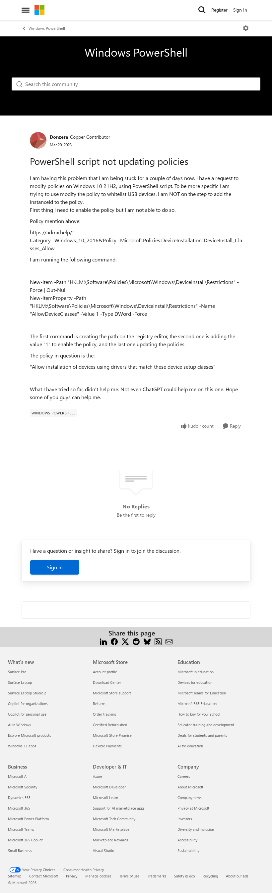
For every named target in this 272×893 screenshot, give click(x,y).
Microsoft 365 (19, 808)
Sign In (240, 10)
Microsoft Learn (105, 797)
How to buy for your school (198, 714)
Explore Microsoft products (29, 735)
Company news (189, 797)
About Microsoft (190, 786)
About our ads (237, 875)
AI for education (190, 745)
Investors (184, 818)
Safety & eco (184, 875)
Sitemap (14, 875)
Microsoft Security (22, 786)
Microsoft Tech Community (114, 818)
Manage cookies (98, 875)
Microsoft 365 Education (197, 703)
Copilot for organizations (28, 703)
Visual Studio (103, 850)
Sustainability (188, 850)
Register (219, 10)
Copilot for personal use (27, 714)
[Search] (202, 10)
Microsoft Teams (21, 829)
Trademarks (156, 875)
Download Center (107, 682)
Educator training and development (205, 724)
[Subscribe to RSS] (158, 640)
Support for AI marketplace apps (119, 808)
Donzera (59, 137)
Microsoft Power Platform (28, 818)
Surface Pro (17, 671)
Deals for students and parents (202, 735)
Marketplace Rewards (110, 839)
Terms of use (129, 875)
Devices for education (194, 682)
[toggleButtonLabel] (245, 28)
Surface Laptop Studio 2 (27, 692)
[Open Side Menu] (25, 10)
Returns (99, 703)
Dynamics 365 (19, 797)
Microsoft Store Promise (112, 735)
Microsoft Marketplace (111, 829)
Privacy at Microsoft (193, 808)
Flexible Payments (107, 745)
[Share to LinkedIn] (103, 640)
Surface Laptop (20, 682)
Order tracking (104, 714)
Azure (97, 776)
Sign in (55, 567)
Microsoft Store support (112, 692)
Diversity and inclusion (195, 829)
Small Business (20, 850)
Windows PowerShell (47, 28)
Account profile (105, 671)
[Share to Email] (169, 640)
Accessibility (187, 839)
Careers (183, 776)
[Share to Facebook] (114, 640)
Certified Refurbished (110, 724)
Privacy (71, 875)
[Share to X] (125, 640)
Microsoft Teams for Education (201, 692)
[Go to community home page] (39, 10)
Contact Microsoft (43, 875)
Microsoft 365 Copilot (25, 839)
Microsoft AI (18, 776)
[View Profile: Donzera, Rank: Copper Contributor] (38, 140)
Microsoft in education (195, 671)
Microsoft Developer (109, 786)
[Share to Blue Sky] (147, 640)
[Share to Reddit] (136, 640)
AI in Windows (19, 724)
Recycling (210, 875)
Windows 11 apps (22, 745)
